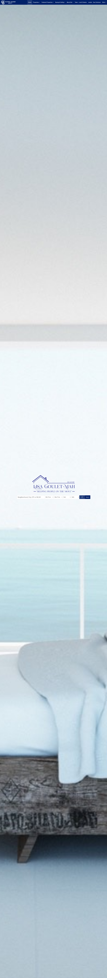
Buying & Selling (60, 3)
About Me (70, 3)
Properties (36, 3)
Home (29, 2)
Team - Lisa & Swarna (81, 2)
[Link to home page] (9, 2)
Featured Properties (48, 3)
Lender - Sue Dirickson (94, 2)
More (104, 3)
